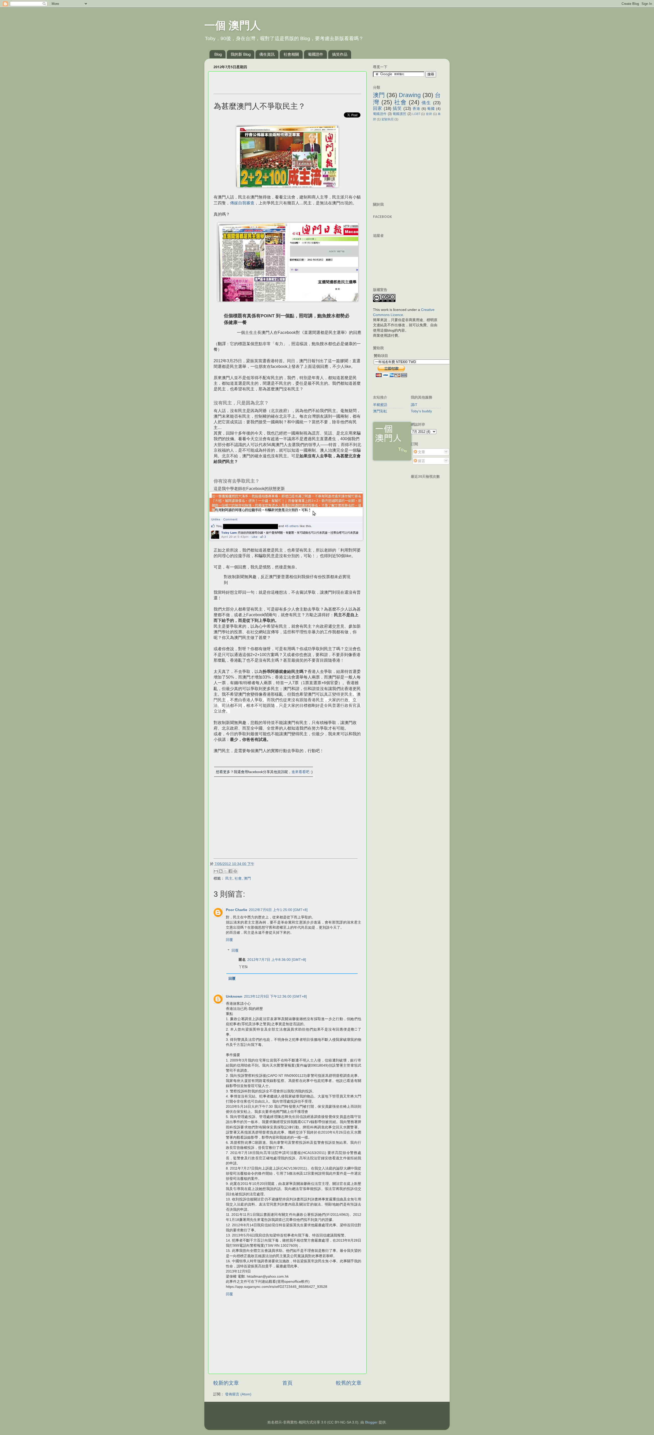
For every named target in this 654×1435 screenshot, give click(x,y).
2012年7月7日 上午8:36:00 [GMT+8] (276, 960)
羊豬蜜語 (380, 405)
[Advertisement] (273, 83)
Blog (218, 54)
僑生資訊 (267, 54)
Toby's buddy (421, 411)
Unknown (234, 996)
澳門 (247, 878)
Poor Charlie (236, 910)
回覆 (229, 940)
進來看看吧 (300, 772)
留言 (421, 461)
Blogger (371, 1422)
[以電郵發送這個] (215, 871)
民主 (228, 878)
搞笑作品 (339, 54)
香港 (416, 109)
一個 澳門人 (232, 25)
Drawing (410, 95)
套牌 (429, 113)
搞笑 (397, 108)
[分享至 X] (225, 871)
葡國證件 (315, 54)
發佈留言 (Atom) (238, 1394)
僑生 (426, 102)
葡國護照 (399, 114)
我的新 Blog (241, 54)
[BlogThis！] (220, 871)
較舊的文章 (348, 1383)
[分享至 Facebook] (230, 871)
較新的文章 (226, 1383)
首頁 (287, 1383)
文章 (421, 452)
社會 (238, 878)
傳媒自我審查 (242, 203)
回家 (377, 108)
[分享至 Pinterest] (235, 871)
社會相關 (291, 54)
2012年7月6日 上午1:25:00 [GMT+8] (278, 910)
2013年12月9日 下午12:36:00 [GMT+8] (275, 996)
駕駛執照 (387, 119)
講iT (414, 405)
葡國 (431, 109)
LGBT (416, 113)
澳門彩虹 (380, 411)
